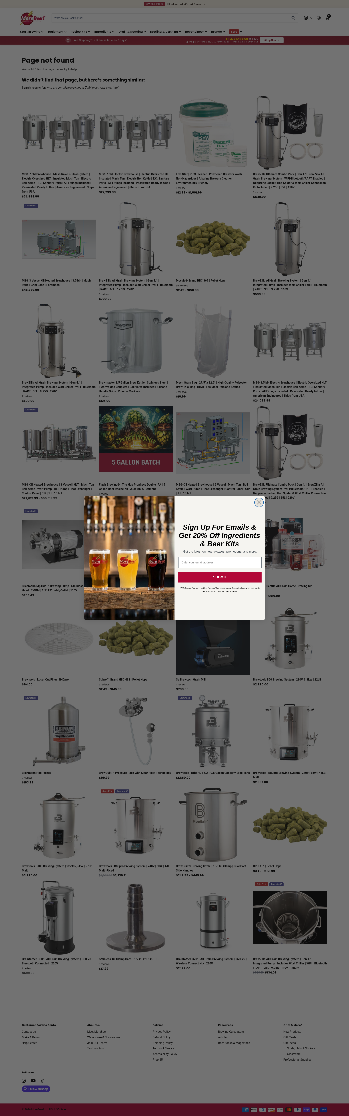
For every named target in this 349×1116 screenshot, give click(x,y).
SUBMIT (220, 577)
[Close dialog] (259, 502)
